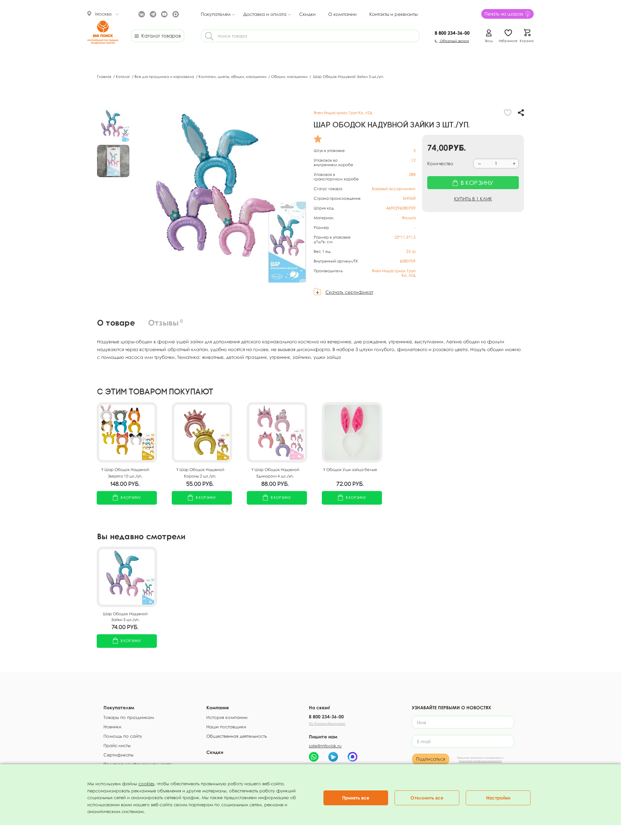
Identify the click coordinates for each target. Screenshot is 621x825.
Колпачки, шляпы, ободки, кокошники (233, 76)
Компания (217, 707)
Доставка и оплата (265, 14)
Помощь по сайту (123, 736)
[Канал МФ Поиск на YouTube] (163, 13)
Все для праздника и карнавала (165, 76)
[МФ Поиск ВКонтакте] (141, 13)
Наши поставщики (226, 726)
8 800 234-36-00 (326, 716)
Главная (104, 76)
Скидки (307, 14)
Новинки (112, 726)
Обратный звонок (454, 41)
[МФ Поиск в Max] (175, 13)
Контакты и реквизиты (393, 14)
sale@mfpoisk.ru (325, 745)
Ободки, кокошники (290, 76)
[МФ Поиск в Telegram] (152, 13)
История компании (226, 717)
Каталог (123, 76)
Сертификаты (119, 754)
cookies (146, 783)
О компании (342, 14)
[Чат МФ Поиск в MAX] (352, 757)
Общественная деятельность (236, 736)
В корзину (131, 497)
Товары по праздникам (129, 717)
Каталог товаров (160, 35)
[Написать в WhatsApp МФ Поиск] (314, 757)
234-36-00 (452, 33)
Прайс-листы (117, 745)
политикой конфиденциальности (480, 761)
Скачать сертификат (349, 292)
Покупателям (216, 14)
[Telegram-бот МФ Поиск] (333, 757)
